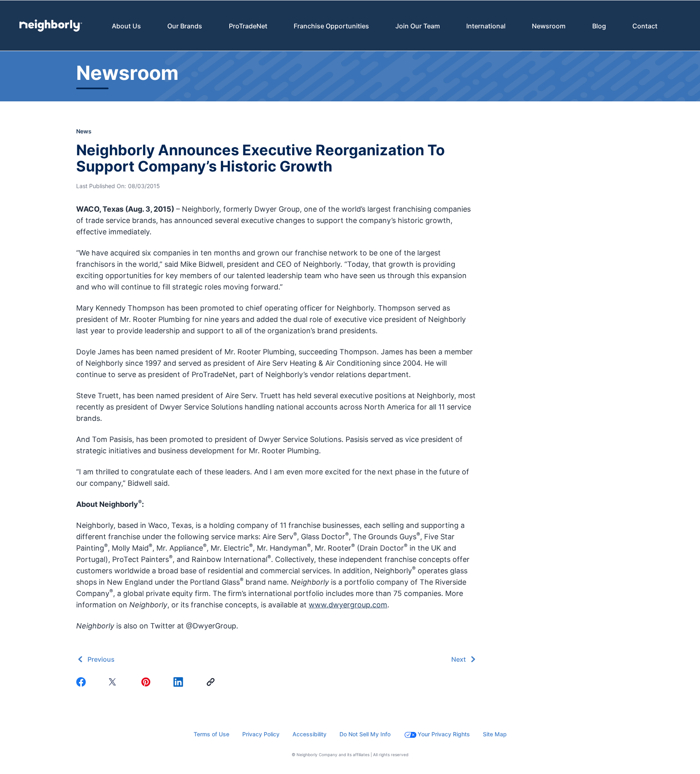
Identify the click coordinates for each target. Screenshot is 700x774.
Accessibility (309, 734)
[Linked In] (179, 682)
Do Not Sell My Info (365, 734)
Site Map (495, 734)
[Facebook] (82, 682)
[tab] (126, 26)
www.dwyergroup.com (348, 604)
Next (458, 659)
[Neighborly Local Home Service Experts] (50, 25)
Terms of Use (211, 734)
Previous (101, 659)
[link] (212, 682)
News (84, 131)
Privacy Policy (261, 734)
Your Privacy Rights (444, 734)
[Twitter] (115, 682)
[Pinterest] (147, 682)
